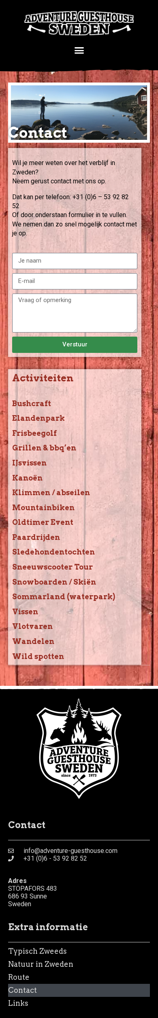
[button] (79, 50)
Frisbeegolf (34, 433)
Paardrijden (36, 537)
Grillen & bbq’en (44, 448)
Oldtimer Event (42, 522)
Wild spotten (38, 656)
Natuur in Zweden (40, 964)
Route (19, 977)
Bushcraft (31, 403)
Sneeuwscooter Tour (52, 567)
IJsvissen (29, 463)
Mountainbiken (43, 507)
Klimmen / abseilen (51, 492)
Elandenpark (38, 418)
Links (18, 1003)
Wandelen (33, 641)
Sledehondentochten (53, 552)
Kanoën (27, 478)
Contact (22, 990)
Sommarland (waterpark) (63, 596)
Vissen (25, 611)
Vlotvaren (32, 626)
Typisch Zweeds (37, 951)
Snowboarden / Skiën (54, 582)
